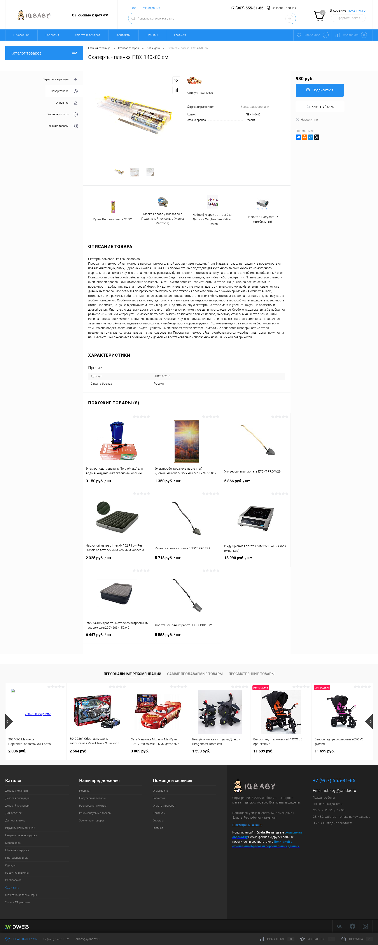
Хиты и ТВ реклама (17, 902)
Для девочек (13, 813)
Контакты (123, 35)
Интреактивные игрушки (21, 835)
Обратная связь (24, 939)
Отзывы (152, 35)
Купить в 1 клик (323, 106)
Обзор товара (59, 91)
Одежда (10, 865)
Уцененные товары (91, 820)
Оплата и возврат (87, 35)
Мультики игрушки (17, 850)
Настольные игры (16, 857)
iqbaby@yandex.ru (340, 790)
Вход (133, 8)
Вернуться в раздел (55, 79)
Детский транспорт (17, 805)
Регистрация (151, 8)
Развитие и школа (17, 872)
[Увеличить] (135, 116)
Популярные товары (92, 798)
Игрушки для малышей (20, 828)
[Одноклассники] (304, 137)
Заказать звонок (284, 8)
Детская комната (16, 790)
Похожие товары (57, 125)
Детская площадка (17, 798)
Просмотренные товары (252, 674)
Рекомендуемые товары (95, 813)
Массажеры (13, 842)
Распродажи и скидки (93, 805)
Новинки (84, 790)
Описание (62, 102)
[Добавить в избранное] (176, 80)
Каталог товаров (26, 53)
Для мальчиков (15, 820)
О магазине (21, 35)
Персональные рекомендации (132, 674)
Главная (180, 35)
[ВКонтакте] (298, 137)
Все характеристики (255, 106)
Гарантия (52, 35)
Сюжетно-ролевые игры (21, 895)
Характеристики (57, 114)
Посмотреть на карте (247, 824)
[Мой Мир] (310, 137)
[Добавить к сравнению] (176, 90)
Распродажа (13, 880)
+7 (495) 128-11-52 (56, 939)
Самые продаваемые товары (195, 674)
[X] (316, 137)
